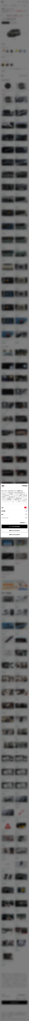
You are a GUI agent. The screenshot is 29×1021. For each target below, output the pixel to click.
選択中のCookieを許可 (14, 530)
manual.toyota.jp (18, 492)
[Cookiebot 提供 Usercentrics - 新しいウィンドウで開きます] (21, 486)
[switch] (26, 511)
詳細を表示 (22, 522)
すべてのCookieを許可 (14, 526)
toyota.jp (11, 492)
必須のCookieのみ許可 (14, 534)
